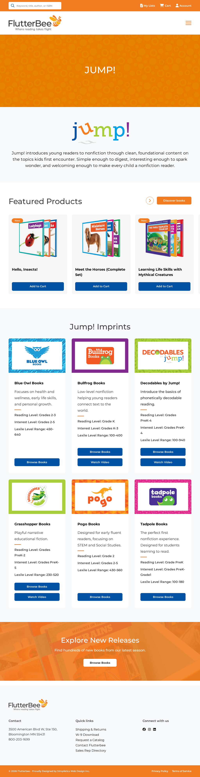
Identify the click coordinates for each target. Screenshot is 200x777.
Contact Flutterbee (91, 745)
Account (185, 5)
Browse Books (37, 462)
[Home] (35, 23)
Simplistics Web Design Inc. (73, 771)
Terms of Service (181, 771)
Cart (168, 5)
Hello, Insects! (25, 269)
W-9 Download (87, 735)
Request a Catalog (90, 740)
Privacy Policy (160, 771)
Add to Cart (38, 286)
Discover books (174, 200)
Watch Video (100, 462)
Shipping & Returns (91, 729)
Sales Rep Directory (91, 750)
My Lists (149, 5)
